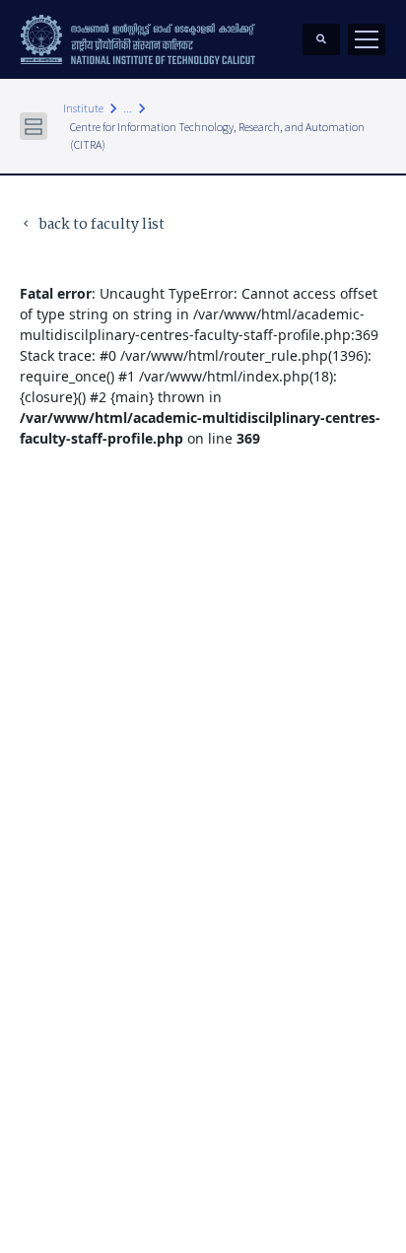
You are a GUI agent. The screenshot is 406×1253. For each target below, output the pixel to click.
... (127, 108)
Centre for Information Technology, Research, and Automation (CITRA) (217, 135)
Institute (83, 108)
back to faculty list (92, 225)
